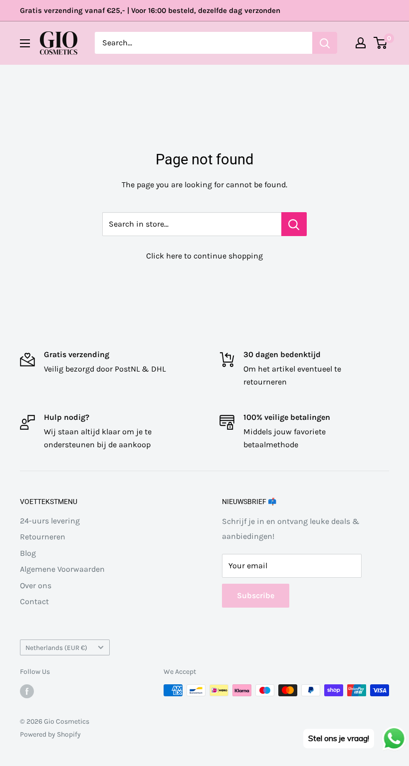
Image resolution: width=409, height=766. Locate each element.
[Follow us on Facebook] (27, 691)
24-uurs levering (50, 520)
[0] (381, 43)
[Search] (324, 43)
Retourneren (42, 536)
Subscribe (255, 595)
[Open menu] (25, 43)
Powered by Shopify (50, 734)
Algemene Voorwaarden (62, 569)
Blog (28, 553)
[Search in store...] (294, 224)
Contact (34, 601)
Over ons (35, 585)
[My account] (361, 42)
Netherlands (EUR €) (56, 647)
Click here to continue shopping (204, 255)
